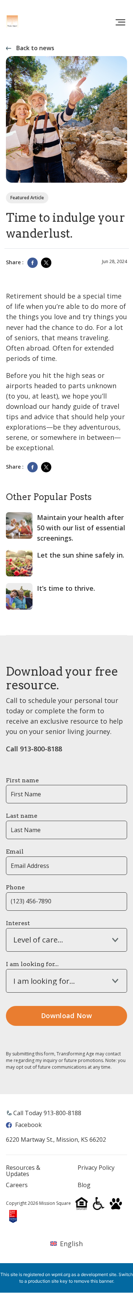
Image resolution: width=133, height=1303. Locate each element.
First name (22, 780)
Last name (21, 815)
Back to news (35, 48)
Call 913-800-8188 (34, 748)
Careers (17, 1185)
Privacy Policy (96, 1168)
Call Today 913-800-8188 (47, 1113)
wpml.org (60, 1274)
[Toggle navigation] (120, 22)
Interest (18, 923)
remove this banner (93, 1281)
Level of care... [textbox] (38, 939)
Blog (84, 1185)
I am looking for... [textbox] (44, 981)
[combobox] (66, 940)
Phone (15, 887)
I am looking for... (32, 964)
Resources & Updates (23, 1171)
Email (15, 851)
